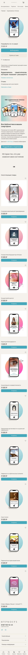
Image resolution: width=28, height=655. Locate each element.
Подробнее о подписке (12, 146)
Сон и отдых (20, 6)
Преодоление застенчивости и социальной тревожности (12, 429)
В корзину (14, 216)
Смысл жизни (4, 517)
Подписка (13, 6)
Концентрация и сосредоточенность (11, 385)
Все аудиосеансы (5, 6)
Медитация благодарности (8, 341)
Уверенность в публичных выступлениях (12, 473)
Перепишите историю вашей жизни (10, 560)
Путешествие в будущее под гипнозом (11, 255)
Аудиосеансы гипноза (13, 11)
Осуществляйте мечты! (7, 298)
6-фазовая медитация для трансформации (12, 211)
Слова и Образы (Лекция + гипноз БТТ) (11, 604)
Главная (3, 11)
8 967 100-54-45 (7, 625)
